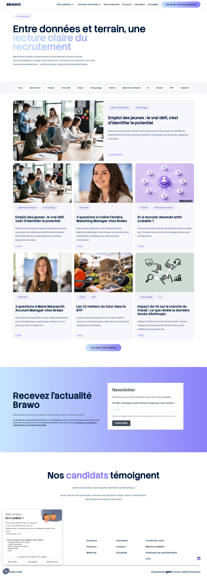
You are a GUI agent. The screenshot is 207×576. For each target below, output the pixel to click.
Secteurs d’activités (88, 4)
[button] (64, 4)
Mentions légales (155, 546)
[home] (14, 4)
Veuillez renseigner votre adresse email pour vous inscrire (143, 403)
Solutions (91, 540)
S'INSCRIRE (121, 423)
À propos (127, 4)
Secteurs (91, 546)
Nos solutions (64, 4)
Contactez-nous (155, 540)
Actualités (153, 4)
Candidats (139, 4)
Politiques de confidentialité (161, 552)
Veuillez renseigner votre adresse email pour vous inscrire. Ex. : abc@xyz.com (143, 416)
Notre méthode (111, 4)
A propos (121, 546)
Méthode (91, 552)
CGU (148, 558)
